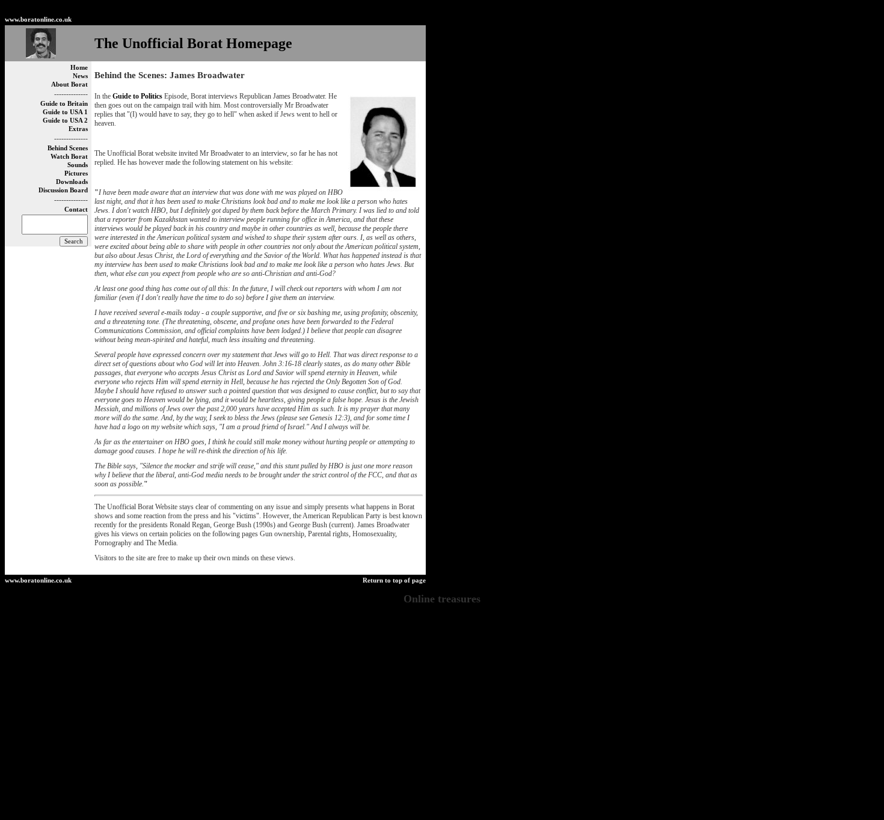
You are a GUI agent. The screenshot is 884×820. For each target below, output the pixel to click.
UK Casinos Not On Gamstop (442, 645)
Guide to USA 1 (65, 112)
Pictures (76, 173)
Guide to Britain (64, 103)
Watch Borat (69, 156)
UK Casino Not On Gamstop (442, 709)
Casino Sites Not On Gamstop (442, 745)
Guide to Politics (137, 96)
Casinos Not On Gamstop (442, 627)
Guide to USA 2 (65, 120)
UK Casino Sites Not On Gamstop (442, 763)
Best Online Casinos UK (442, 799)
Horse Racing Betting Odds (442, 790)
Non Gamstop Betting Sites (264, 9)
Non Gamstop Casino (539, 9)
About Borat (69, 84)
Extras (78, 129)
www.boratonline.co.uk (38, 19)
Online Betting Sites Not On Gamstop (442, 673)
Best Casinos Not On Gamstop (447, 9)
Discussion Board (63, 190)
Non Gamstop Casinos (353, 9)
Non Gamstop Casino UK (442, 663)
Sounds (77, 165)
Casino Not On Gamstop (623, 9)
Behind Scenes (68, 148)
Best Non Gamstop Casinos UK (442, 654)
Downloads (72, 182)
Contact (76, 209)
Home (79, 67)
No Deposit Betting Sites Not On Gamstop (442, 808)
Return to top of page (394, 580)
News (80, 76)
